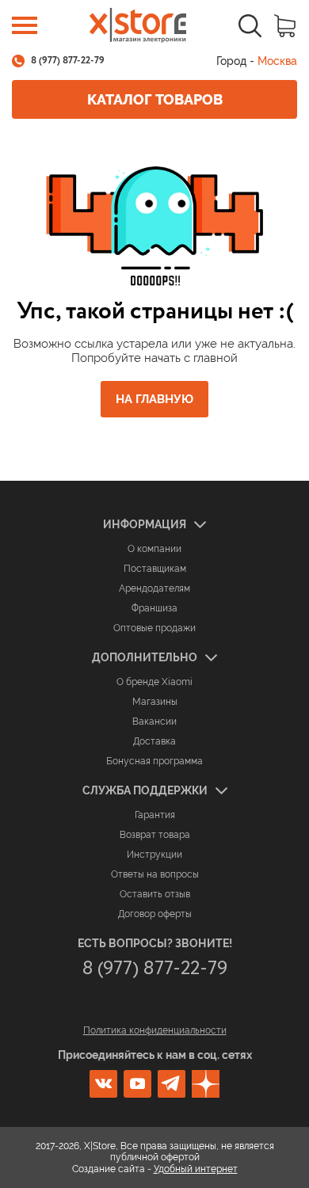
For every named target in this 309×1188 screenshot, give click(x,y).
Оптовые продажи (154, 628)
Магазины (154, 701)
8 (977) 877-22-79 (68, 61)
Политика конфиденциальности (155, 1030)
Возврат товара (155, 834)
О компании (154, 548)
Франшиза (154, 608)
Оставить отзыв (155, 894)
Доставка (154, 741)
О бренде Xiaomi (154, 681)
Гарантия (155, 815)
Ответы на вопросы (155, 874)
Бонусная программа (154, 761)
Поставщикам (155, 568)
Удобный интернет (196, 1169)
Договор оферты (155, 914)
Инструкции (154, 854)
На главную (154, 399)
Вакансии (154, 721)
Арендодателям (154, 588)
